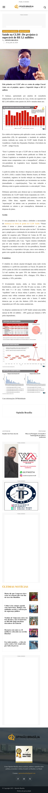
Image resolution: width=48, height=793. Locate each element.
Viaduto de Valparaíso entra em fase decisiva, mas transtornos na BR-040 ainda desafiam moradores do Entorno (16, 620)
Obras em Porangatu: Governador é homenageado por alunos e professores (35, 435)
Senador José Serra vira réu (10, 434)
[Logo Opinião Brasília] (24, 6)
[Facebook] (11, 46)
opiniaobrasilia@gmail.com (26, 773)
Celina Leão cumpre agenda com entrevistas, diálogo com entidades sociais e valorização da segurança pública (15, 608)
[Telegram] (27, 46)
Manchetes (24, 31)
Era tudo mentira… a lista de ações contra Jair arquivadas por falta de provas (15, 644)
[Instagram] (24, 779)
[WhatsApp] (22, 46)
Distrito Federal (10, 31)
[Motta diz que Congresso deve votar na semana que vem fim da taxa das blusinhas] (33, 596)
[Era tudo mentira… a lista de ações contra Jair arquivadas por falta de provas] (33, 645)
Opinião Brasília (11, 40)
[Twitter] (16, 46)
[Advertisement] (24, 21)
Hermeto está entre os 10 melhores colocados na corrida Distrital (15, 632)
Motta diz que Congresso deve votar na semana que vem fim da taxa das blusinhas (15, 595)
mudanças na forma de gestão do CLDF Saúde (22, 224)
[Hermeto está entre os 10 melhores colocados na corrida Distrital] (33, 633)
